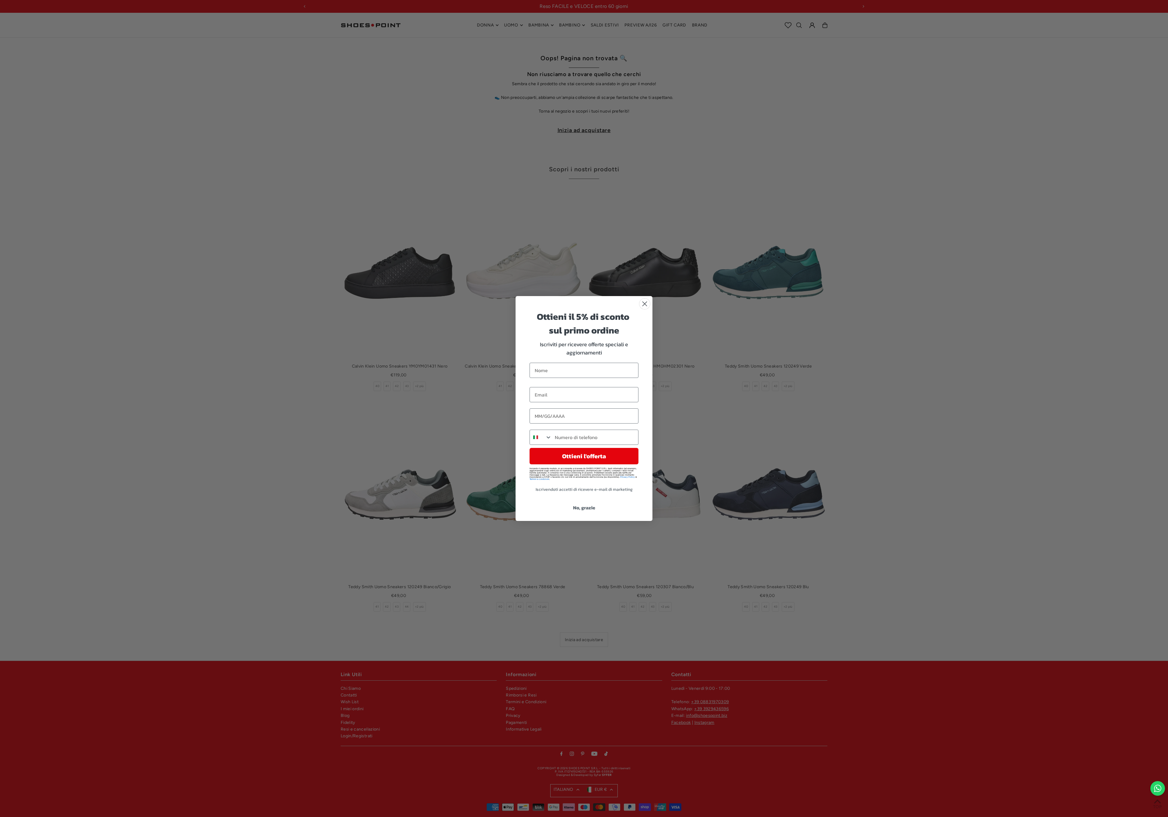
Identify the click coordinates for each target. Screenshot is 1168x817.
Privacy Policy (627, 477)
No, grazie (584, 507)
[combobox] (541, 437)
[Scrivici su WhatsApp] (1157, 788)
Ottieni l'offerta (584, 456)
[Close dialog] (644, 304)
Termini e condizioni (539, 479)
